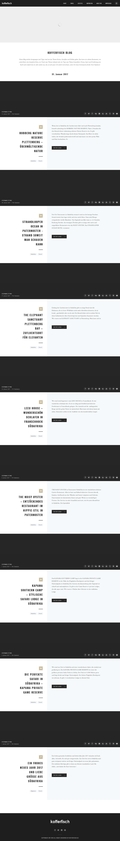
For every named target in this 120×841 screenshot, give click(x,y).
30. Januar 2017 (6, 202)
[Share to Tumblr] (110, 113)
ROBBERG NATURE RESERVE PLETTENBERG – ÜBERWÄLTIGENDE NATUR (31, 142)
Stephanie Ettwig (8, 37)
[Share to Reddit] (99, 113)
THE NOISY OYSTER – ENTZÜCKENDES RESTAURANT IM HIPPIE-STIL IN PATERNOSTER (31, 506)
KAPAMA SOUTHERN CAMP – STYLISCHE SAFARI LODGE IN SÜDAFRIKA (32, 594)
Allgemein (33, 791)
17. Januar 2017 (6, 296)
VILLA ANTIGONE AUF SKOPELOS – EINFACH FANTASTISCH (26, 34)
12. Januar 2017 (6, 389)
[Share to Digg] (96, 113)
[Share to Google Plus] (92, 113)
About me (99, 3)
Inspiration (90, 3)
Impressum (108, 3)
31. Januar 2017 (6, 114)
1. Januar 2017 (6, 744)
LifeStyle (80, 3)
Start (64, 3)
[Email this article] (117, 113)
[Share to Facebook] (85, 113)
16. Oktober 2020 (18, 37)
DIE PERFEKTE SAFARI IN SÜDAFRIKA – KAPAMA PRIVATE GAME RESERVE (31, 683)
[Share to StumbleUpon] (106, 113)
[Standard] (41, 757)
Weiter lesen (57, 148)
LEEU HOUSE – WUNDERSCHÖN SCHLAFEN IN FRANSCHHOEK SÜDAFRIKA (33, 417)
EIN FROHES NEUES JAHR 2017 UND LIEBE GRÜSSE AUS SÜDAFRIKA (31, 772)
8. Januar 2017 (6, 478)
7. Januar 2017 (6, 566)
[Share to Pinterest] (113, 113)
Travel (72, 3)
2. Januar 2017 (6, 655)
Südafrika (33, 161)
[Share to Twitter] (88, 113)
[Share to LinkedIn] (103, 113)
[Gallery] (41, 127)
